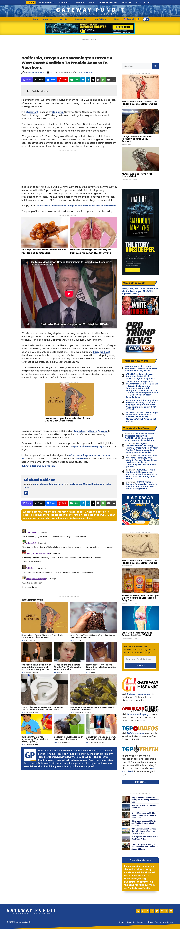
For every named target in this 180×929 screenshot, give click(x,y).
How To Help (100, 19)
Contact (140, 922)
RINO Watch (64, 2)
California (58, 111)
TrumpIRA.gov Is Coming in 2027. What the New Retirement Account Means (145, 846)
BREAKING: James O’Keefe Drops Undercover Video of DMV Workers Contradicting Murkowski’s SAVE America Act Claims (142, 416)
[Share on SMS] (103, 79)
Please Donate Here (140, 860)
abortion (81, 458)
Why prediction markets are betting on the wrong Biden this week (145, 799)
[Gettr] (143, 911)
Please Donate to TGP (107, 2)
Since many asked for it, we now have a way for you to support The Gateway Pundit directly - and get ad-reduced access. (75, 757)
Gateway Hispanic (46, 2)
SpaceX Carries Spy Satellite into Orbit (144, 806)
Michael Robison (39, 480)
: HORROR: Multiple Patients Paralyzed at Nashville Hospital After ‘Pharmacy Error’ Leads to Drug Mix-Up (141, 485)
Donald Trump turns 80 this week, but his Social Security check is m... (144, 815)
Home (35, 19)
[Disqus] (69, 558)
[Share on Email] (108, 79)
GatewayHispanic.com (139, 694)
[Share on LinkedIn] (88, 79)
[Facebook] (152, 911)
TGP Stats (140, 781)
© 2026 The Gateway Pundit (19, 922)
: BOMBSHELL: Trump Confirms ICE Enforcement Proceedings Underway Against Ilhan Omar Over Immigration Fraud (141, 474)
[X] (147, 911)
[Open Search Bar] (138, 19)
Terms (158, 922)
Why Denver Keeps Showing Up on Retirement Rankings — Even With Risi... (144, 831)
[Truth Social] (138, 911)
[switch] (146, 19)
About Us (47, 19)
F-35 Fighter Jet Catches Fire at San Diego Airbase (145, 838)
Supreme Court (101, 351)
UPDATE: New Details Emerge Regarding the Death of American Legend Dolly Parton (140, 376)
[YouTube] (171, 911)
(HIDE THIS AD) (95, 39)
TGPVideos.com (135, 733)
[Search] (155, 66)
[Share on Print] (113, 79)
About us (131, 922)
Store (91, 2)
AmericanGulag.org (137, 714)
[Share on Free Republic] (93, 79)
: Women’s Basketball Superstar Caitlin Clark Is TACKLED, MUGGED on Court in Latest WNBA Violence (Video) (140, 437)
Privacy (150, 922)
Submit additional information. (38, 465)
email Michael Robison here (48, 484)
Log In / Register (143, 2)
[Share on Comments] (98, 79)
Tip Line (31, 2)
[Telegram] (162, 911)
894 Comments (84, 72)
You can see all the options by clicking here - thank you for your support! (68, 765)
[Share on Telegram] (82, 79)
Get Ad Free (126, 2)
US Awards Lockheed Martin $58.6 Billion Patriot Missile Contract (144, 823)
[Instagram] (166, 911)
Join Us (63, 19)
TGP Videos (79, 2)
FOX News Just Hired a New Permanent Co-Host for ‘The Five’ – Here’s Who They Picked (141, 368)
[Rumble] (157, 911)
